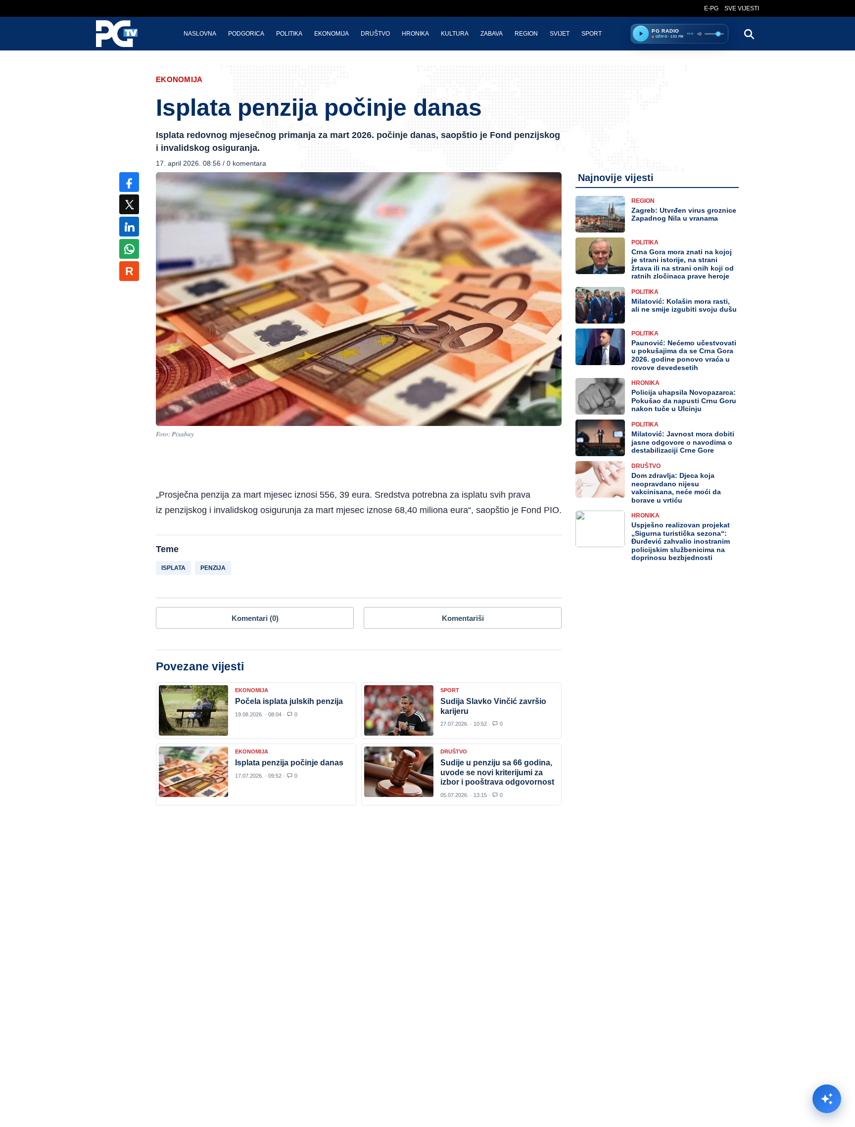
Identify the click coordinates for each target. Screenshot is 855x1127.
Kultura (455, 33)
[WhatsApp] (129, 249)
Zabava (491, 33)
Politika (289, 33)
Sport (591, 33)
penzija (213, 567)
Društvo (375, 33)
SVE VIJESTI (741, 8)
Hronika (415, 33)
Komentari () (255, 618)
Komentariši (463, 618)
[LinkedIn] (129, 226)
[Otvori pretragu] (748, 33)
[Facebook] (129, 182)
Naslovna (200, 33)
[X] (129, 204)
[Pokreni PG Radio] (641, 34)
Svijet (560, 33)
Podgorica (246, 33)
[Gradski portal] (125, 33)
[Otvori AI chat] (826, 1098)
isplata (173, 567)
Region (526, 33)
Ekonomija (331, 33)
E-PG (711, 8)
